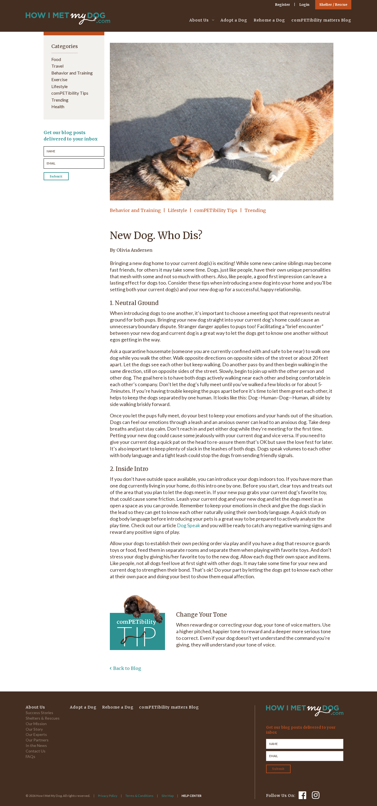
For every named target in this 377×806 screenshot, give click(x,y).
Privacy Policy (107, 795)
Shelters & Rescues (43, 718)
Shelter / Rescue (333, 4)
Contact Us (36, 751)
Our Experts (36, 734)
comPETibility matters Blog (321, 20)
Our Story (34, 729)
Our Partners (37, 740)
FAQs (30, 756)
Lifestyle (177, 210)
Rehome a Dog (269, 20)
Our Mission (36, 723)
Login (304, 4)
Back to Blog (127, 668)
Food (56, 59)
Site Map (167, 795)
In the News (36, 745)
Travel (57, 65)
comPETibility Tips (215, 210)
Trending (255, 210)
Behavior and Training (135, 210)
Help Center (191, 795)
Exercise (59, 79)
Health (57, 106)
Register (282, 4)
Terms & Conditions (139, 795)
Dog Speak (188, 525)
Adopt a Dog (234, 20)
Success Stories (39, 712)
